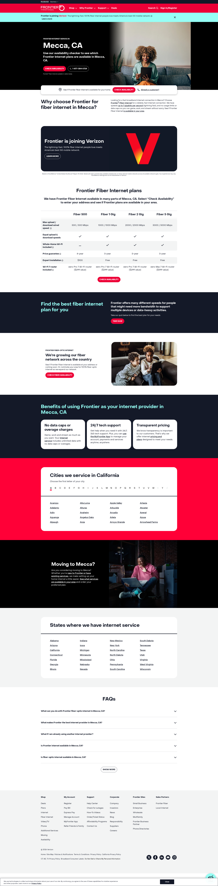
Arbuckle (114, 508)
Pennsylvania (116, 664)
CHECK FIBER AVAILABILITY (59, 375)
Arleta (113, 517)
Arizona (54, 645)
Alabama (54, 641)
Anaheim (84, 512)
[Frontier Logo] (52, 8)
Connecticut (56, 655)
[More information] (151, 16)
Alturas (83, 508)
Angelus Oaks (87, 517)
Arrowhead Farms (149, 522)
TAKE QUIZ (117, 321)
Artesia (143, 503)
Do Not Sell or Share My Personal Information (102, 859)
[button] (175, 17)
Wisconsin (145, 669)
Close (167, 882)
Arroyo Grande (117, 522)
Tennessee (145, 645)
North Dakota (116, 655)
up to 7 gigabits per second (130, 105)
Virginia (144, 660)
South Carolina (117, 669)
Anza (82, 522)
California (55, 650)
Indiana (83, 641)
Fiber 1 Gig (108, 214)
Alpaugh (54, 522)
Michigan (84, 650)
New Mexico (116, 641)
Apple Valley (116, 503)
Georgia (54, 664)
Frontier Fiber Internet (121, 103)
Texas (143, 650)
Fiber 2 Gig (136, 214)
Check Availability (54, 68)
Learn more (47, 19)
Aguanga (54, 517)
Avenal (143, 512)
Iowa (82, 645)
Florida (53, 660)
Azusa (143, 517)
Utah (142, 655)
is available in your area (133, 111)
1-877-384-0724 (79, 68)
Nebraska (84, 664)
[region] (109, 882)
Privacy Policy (36, 884)
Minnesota (85, 655)
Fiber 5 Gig (164, 214)
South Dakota (147, 641)
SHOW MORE (109, 769)
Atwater (144, 508)
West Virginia (146, 664)
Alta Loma (85, 503)
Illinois (53, 669)
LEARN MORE (52, 156)
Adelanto (54, 508)
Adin (52, 512)
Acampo (54, 503)
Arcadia (114, 512)
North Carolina (117, 650)
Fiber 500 (80, 214)
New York (114, 645)
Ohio (112, 660)
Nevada (84, 669)
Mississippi (86, 660)
